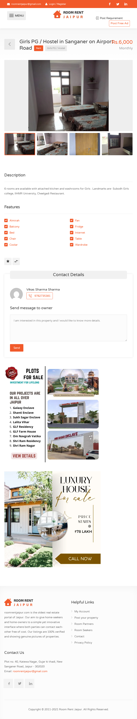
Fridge (79, 226)
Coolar (13, 244)
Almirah (14, 220)
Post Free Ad (119, 23)
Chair (12, 238)
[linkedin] (126, 4)
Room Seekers (83, 630)
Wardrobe (81, 244)
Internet (80, 232)
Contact (79, 636)
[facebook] (110, 4)
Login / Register (57, 4)
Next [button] (122, 100)
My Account (82, 611)
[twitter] (118, 4)
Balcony (14, 226)
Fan (77, 220)
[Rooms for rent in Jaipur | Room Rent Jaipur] (68, 14)
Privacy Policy (83, 642)
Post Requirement (111, 18)
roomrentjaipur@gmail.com (26, 4)
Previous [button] (14, 100)
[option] (68, 95)
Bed (11, 232)
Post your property (86, 617)
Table (78, 238)
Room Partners (83, 624)
